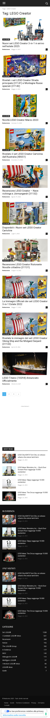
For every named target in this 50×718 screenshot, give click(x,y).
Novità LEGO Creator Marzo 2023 (20, 120)
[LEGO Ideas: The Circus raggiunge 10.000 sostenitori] (9, 496)
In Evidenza (6, 374)
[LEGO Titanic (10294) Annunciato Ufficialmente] (25, 363)
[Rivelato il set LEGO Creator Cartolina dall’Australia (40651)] (25, 139)
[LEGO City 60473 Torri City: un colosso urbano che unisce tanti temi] (9, 458)
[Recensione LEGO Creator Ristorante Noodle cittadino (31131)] (25, 250)
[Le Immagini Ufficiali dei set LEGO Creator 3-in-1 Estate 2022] (25, 287)
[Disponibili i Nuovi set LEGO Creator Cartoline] (25, 213)
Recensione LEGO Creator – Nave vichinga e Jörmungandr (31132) (20, 192)
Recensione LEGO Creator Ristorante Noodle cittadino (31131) (22, 266)
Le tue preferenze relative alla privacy (26, 711)
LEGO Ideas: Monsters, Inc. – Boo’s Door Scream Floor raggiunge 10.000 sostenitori (32, 469)
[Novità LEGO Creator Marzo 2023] (25, 105)
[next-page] (19, 394)
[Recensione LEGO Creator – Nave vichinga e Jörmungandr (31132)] (25, 176)
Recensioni (6, 187)
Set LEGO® (6, 39)
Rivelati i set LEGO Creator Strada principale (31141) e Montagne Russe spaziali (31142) (22, 83)
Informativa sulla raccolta (14, 715)
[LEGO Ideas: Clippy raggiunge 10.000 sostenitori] (9, 483)
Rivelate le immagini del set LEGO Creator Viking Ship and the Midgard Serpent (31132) (24, 341)
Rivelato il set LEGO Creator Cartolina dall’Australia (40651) (22, 155)
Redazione (6, 49)
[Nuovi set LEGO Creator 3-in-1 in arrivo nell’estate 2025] (25, 29)
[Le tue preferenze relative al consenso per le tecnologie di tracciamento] (46, 714)
